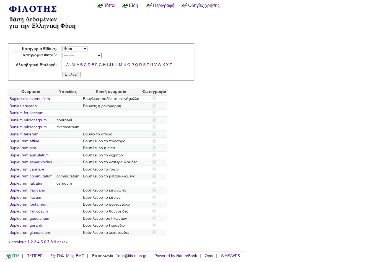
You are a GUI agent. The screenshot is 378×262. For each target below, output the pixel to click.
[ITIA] (8, 258)
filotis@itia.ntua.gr (131, 256)
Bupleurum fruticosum (28, 211)
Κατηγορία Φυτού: (40, 55)
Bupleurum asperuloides (30, 162)
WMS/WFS (230, 256)
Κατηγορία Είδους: (39, 49)
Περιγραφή (163, 5)
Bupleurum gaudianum (29, 218)
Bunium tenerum (23, 134)
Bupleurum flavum (25, 197)
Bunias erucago (23, 106)
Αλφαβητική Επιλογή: (36, 65)
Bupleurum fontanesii (27, 204)
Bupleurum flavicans (27, 190)
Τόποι (109, 5)
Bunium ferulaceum (26, 113)
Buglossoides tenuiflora (29, 99)
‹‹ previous (16, 242)
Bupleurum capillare (26, 169)
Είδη (133, 5)
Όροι (209, 256)
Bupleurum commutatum (31, 176)
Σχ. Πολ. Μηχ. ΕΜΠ (67, 256)
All (68, 65)
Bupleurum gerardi (25, 225)
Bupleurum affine (24, 141)
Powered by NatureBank (175, 256)
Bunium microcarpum (28, 120)
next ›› (63, 242)
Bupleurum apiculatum (29, 155)
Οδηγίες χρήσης (204, 5)
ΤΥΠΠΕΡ (35, 256)
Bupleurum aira (22, 148)
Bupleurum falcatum (27, 183)
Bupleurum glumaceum (29, 232)
